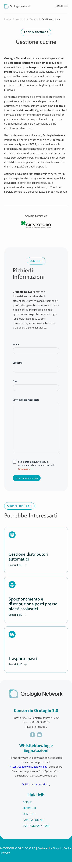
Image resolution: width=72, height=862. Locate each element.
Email (15, 381)
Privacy (5, 852)
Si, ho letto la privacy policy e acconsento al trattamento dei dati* (36, 465)
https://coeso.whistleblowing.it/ (29, 766)
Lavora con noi (33, 820)
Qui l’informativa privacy (36, 784)
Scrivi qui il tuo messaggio (26, 399)
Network (20, 19)
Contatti (29, 814)
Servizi (33, 19)
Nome (16, 344)
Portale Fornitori (36, 825)
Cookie (67, 848)
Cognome (18, 362)
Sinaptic (57, 848)
